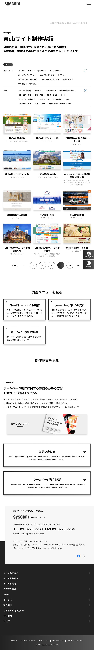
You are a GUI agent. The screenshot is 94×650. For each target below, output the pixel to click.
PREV (15, 265)
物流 (43, 103)
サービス (38, 90)
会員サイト (67, 79)
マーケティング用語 (28, 640)
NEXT (79, 265)
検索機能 (21, 84)
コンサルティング (42, 99)
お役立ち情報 (9, 588)
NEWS (6, 594)
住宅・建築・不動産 (66, 90)
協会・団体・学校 (24, 95)
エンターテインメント (55, 95)
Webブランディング (47, 75)
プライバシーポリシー (75, 640)
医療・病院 (39, 95)
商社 (67, 99)
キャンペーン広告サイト (50, 79)
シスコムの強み (10, 572)
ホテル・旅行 (57, 99)
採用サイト (62, 75)
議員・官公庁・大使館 (57, 103)
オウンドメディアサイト (27, 75)
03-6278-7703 (31, 529)
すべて (8, 64)
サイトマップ (44, 640)
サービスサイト (55, 71)
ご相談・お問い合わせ (13, 610)
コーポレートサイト (25, 71)
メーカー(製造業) (24, 90)
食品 (70, 103)
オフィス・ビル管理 (25, 99)
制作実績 (7, 605)
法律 (36, 103)
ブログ (6, 621)
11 (70, 265)
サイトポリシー (58, 640)
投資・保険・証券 (24, 103)
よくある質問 (9, 583)
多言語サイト (41, 71)
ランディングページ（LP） (28, 79)
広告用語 (14, 640)
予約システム (33, 84)
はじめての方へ (10, 578)
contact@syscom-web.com (32, 533)
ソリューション (50, 90)
